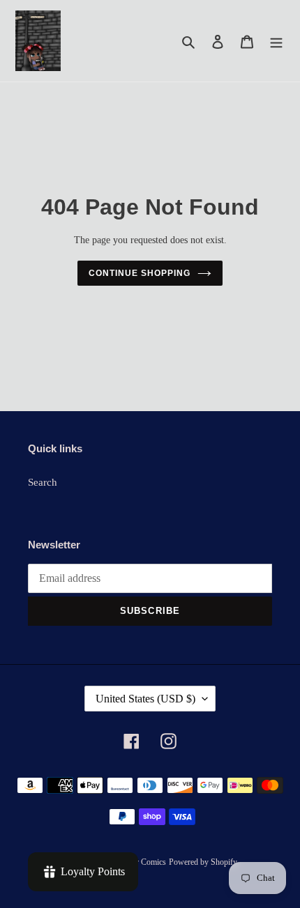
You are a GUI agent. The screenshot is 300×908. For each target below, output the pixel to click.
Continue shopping (139, 273)
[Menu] (276, 41)
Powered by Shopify (203, 862)
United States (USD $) (145, 699)
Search (42, 482)
